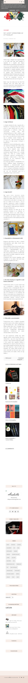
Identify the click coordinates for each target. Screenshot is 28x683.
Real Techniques (14, 567)
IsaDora (8, 554)
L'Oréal (8, 557)
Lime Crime (9, 560)
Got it (17, 10)
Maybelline (19, 564)
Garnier (15, 551)
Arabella (7, 38)
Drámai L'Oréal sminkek (14, 526)
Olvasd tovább (14, 529)
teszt (13, 577)
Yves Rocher (17, 570)
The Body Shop (9, 570)
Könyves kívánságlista (11, 420)
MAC (14, 560)
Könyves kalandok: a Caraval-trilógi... (10, 439)
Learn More (12, 10)
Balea (8, 544)
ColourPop (9, 547)
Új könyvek (8, 383)
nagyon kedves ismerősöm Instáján (15, 195)
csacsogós (6, 30)
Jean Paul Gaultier (15, 554)
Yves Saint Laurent (10, 573)
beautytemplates (15, 677)
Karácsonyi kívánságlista (11, 401)
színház (8, 577)
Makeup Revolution (10, 564)
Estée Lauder (9, 551)
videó (18, 577)
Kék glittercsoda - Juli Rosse (16, 633)
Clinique (19, 544)
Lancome (13, 557)
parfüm (17, 573)
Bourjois (13, 544)
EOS (14, 547)
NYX (7, 567)
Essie (18, 547)
